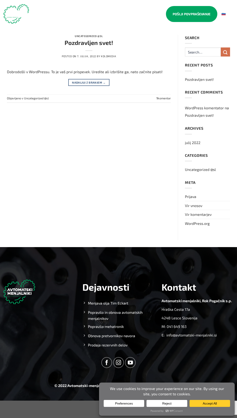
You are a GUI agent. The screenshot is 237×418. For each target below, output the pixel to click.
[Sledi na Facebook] (106, 362)
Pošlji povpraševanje (192, 14)
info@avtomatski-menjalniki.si (191, 335)
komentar (163, 98)
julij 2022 (192, 142)
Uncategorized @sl (89, 36)
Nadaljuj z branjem (89, 82)
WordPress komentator (204, 108)
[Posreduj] (225, 52)
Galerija (135, 14)
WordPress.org (197, 223)
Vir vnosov (193, 205)
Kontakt (154, 14)
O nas (95, 14)
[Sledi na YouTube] (130, 362)
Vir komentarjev (198, 214)
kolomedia (108, 56)
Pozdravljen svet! (89, 42)
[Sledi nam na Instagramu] (118, 362)
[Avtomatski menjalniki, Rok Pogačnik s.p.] (16, 14)
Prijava (190, 196)
